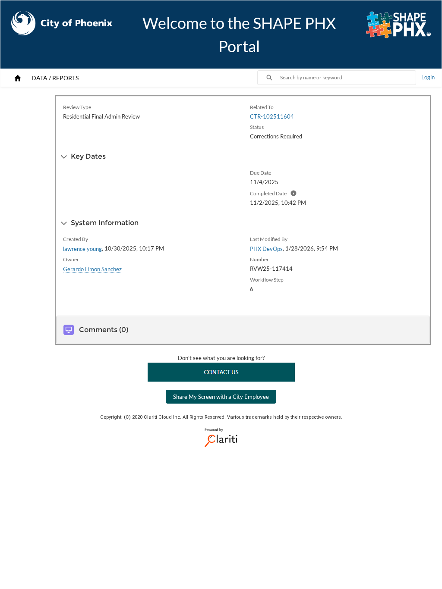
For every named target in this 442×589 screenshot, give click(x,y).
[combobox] (348, 78)
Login (428, 77)
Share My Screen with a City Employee (221, 396)
